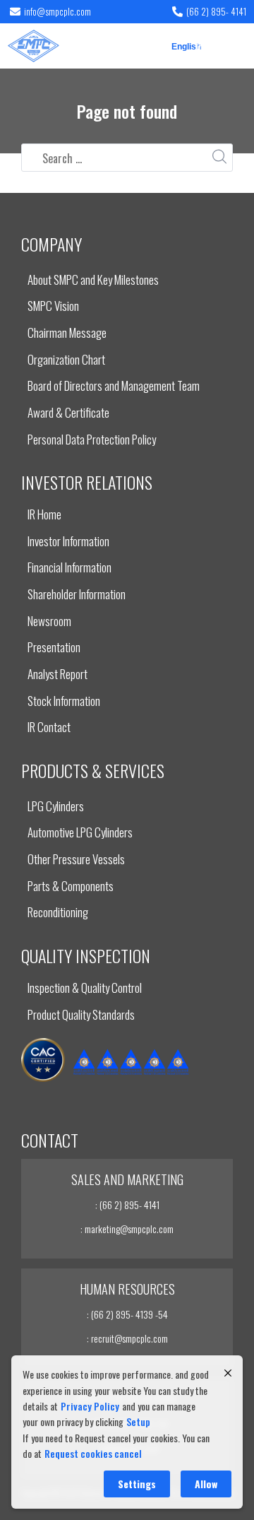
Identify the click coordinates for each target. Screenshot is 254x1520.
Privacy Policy (90, 1405)
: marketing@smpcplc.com (127, 1228)
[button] (235, 45)
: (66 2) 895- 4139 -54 (127, 1314)
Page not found (127, 111)
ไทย (202, 47)
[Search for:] (127, 158)
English (180, 47)
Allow (206, 1483)
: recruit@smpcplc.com (127, 1338)
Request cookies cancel (93, 1453)
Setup (138, 1421)
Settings (137, 1483)
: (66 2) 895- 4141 (127, 1204)
